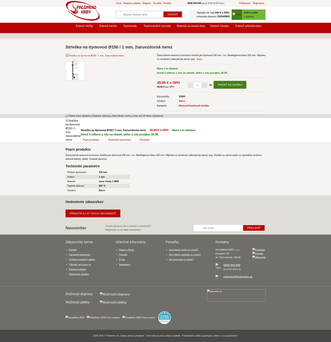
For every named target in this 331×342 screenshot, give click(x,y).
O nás (122, 259)
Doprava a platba (131, 3)
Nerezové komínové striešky (194, 105)
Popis (91, 139)
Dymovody (130, 25)
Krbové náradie (219, 25)
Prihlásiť (253, 227)
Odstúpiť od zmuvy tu (80, 264)
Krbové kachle (108, 25)
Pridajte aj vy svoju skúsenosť (93, 213)
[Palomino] (69, 28)
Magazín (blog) (126, 250)
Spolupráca (124, 264)
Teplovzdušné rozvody (157, 25)
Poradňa (157, 3)
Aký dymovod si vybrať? (181, 259)
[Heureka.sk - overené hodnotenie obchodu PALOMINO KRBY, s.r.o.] (166, 316)
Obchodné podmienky (80, 254)
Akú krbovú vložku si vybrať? (183, 250)
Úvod (118, 3)
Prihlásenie (244, 3)
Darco (182, 101)
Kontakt (167, 3)
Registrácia (258, 3)
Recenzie (145, 139)
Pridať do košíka (230, 84)
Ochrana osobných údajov (82, 259)
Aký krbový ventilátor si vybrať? (185, 254)
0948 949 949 (231, 265)
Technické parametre (119, 139)
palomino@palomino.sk (237, 276)
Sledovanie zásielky (79, 274)
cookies (176, 335)
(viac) (199, 59)
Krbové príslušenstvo (248, 25)
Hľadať (173, 14)
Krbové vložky (84, 25)
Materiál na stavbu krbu (191, 25)
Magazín (146, 3)
